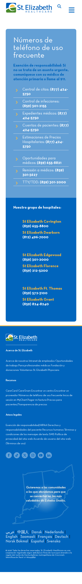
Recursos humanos (53, 429)
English (12, 537)
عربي (10, 532)
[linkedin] (49, 455)
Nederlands (54, 532)
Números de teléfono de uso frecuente (40, 395)
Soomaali (27, 537)
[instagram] (33, 455)
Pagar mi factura (37, 400)
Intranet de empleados (42, 361)
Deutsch (61, 537)
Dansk (37, 532)
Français (45, 537)
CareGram (24, 390)
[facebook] (9, 455)
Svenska (53, 541)
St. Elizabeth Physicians (46, 370)
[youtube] (41, 455)
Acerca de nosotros (17, 361)
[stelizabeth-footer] (21, 336)
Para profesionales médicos (34, 365)
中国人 (23, 532)
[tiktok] (17, 455)
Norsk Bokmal (17, 541)
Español (37, 541)
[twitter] (25, 455)
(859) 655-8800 (35, 226)
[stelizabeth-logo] (29, 4)
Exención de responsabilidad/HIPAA (26, 425)
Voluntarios (26, 370)
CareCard (12, 390)
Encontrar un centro (42, 390)
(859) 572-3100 (35, 293)
